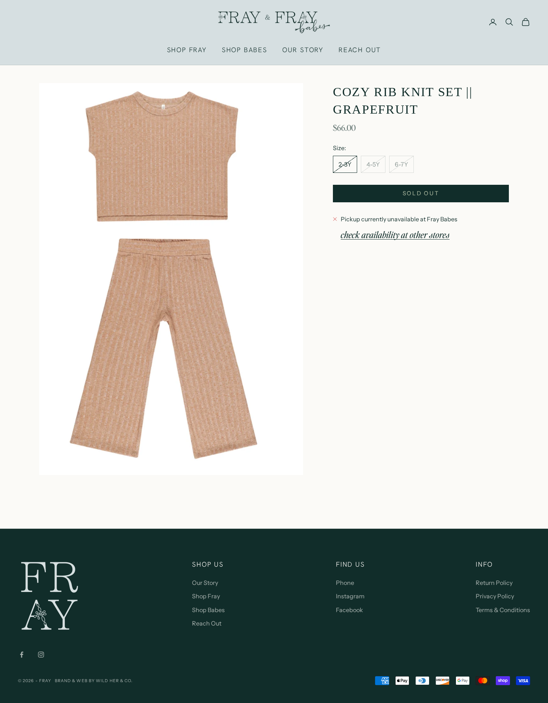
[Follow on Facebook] (21, 654)
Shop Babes (208, 610)
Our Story (205, 582)
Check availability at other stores (395, 234)
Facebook (349, 610)
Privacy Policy (495, 596)
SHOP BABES (244, 49)
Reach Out (206, 623)
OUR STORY (303, 49)
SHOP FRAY (187, 49)
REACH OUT (359, 49)
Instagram (350, 596)
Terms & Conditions (503, 610)
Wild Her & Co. (114, 680)
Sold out (421, 192)
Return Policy (494, 582)
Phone (345, 582)
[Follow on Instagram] (41, 654)
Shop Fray (206, 596)
